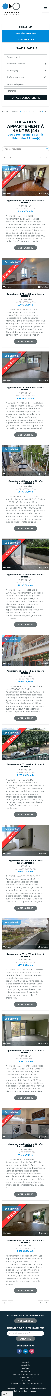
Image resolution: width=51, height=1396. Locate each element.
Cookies (8, 1394)
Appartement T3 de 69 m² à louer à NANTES (25, 201)
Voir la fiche (25, 248)
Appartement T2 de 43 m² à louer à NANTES (25, 672)
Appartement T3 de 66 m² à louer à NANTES (25, 388)
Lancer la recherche (25, 97)
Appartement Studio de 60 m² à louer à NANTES (25, 1145)
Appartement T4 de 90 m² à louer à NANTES (26, 1241)
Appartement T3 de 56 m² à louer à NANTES (25, 1051)
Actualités (25, 1365)
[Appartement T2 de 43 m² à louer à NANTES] (25, 650)
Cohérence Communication (25, 1391)
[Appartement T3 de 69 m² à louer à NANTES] (25, 180)
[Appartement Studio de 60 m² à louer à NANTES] (25, 1123)
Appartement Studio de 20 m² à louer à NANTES (26, 862)
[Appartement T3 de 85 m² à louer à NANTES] (25, 744)
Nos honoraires (25, 1371)
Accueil (5, 111)
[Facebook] (19, 1351)
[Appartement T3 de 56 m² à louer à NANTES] (25, 1030)
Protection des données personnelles (25, 1383)
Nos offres (36, 111)
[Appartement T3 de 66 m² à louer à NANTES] (25, 367)
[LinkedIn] (25, 1351)
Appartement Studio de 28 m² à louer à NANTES (26, 482)
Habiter (15, 111)
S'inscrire (25, 1339)
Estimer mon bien (25, 39)
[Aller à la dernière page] (46, 157)
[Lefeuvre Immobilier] (11, 8)
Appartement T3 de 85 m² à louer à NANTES (25, 765)
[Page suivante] (40, 157)
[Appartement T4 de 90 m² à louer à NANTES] (25, 1220)
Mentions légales (25, 1377)
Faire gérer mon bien (25, 33)
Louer (25, 111)
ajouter (8, 193)
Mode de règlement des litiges (25, 1374)
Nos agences (25, 1321)
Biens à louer (25, 27)
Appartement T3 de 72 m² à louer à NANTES (25, 955)
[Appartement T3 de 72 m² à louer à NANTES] (25, 933)
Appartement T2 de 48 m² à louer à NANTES (26, 575)
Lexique (25, 1368)
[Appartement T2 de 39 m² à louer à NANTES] (25, 273)
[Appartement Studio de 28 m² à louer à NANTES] (25, 460)
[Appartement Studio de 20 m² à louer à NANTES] (25, 840)
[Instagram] (31, 1351)
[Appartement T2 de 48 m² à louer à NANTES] (25, 554)
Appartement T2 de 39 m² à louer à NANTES (25, 295)
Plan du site (25, 1380)
